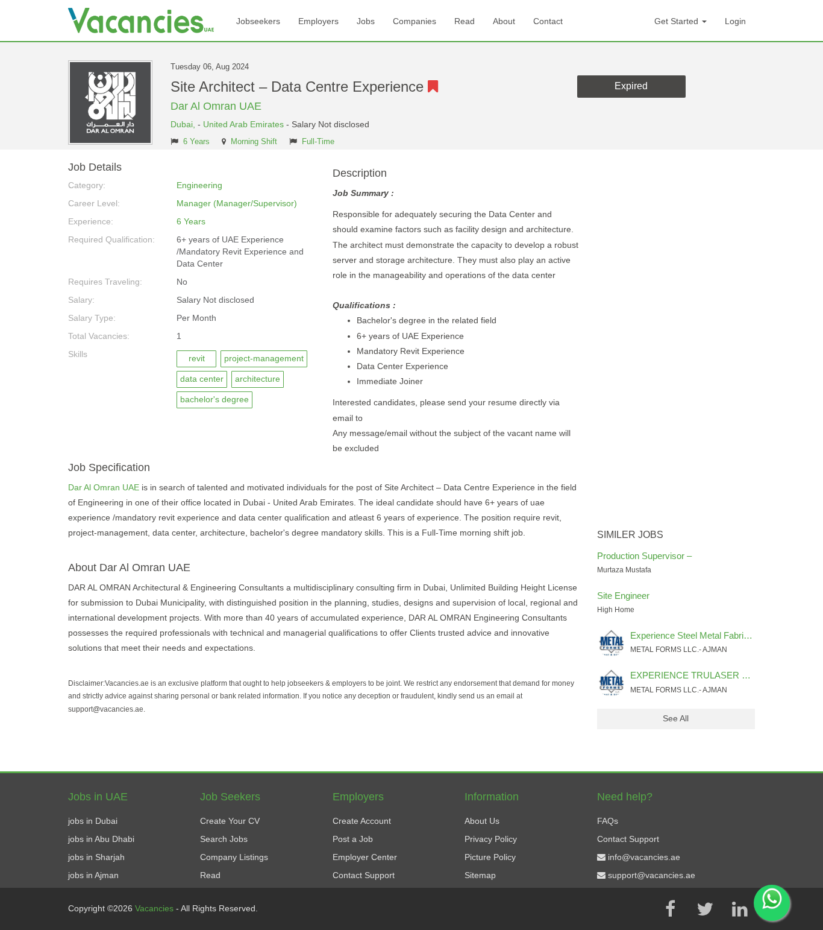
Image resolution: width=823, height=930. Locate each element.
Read (464, 21)
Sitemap (480, 875)
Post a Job (353, 839)
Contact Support (364, 875)
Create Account (362, 821)
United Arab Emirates (243, 124)
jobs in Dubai (92, 821)
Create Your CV (230, 821)
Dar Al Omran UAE (216, 106)
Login (735, 21)
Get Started (677, 21)
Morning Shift (254, 142)
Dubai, (184, 124)
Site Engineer (623, 595)
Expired (631, 86)
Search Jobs (224, 839)
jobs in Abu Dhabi (101, 839)
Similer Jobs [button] (630, 535)
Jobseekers (258, 21)
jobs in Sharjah (96, 857)
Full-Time (318, 142)
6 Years (196, 142)
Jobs (366, 21)
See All (676, 718)
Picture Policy (490, 857)
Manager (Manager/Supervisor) (237, 203)
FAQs (607, 821)
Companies (414, 21)
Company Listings (234, 857)
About (504, 21)
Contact (548, 21)
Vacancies (155, 908)
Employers (318, 21)
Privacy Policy (491, 839)
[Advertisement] (676, 343)
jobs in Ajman (93, 875)
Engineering (199, 185)
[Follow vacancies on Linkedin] (740, 909)
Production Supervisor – (644, 556)
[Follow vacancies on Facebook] (670, 909)
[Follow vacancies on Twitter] (705, 909)
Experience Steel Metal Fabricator (696, 635)
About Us (482, 821)
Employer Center (365, 857)
